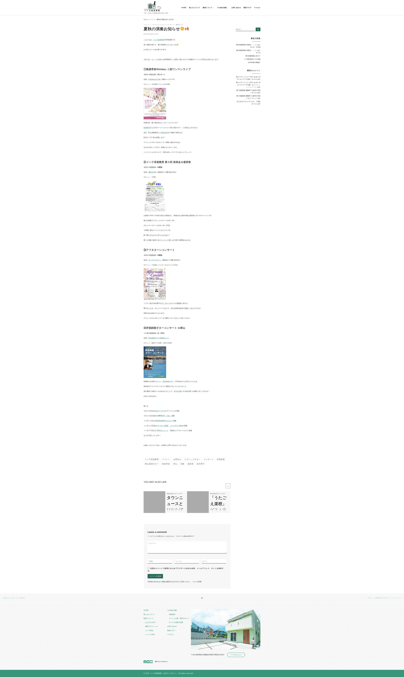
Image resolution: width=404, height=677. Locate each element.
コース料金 (149, 630)
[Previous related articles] (223, 486)
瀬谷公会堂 (152, 172)
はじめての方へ (150, 622)
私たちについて (149, 614)
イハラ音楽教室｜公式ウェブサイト (163, 673)
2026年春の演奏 (253, 62)
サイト (205, 561)
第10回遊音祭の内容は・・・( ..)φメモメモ (248, 51)
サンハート (164, 430)
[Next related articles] (228, 486)
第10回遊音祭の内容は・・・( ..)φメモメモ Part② (248, 46)
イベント (152, 19)
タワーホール (160, 426)
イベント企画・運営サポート (179, 618)
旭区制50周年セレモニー (164, 421)
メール (178, 561)
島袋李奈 (147, 127)
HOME (146, 610)
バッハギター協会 (176, 426)
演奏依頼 (172, 614)
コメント (152, 543)
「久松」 (168, 416)
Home (146, 19)
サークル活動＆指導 (176, 622)
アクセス (170, 634)
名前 (150, 561)
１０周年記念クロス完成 (252, 59)
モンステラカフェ (154, 260)
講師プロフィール (151, 626)
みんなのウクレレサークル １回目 (248, 101)
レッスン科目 (150, 634)
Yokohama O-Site (154, 79)
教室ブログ (171, 630)
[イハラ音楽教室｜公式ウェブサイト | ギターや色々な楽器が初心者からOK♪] (152, 6)
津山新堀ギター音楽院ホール (158, 338)
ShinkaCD (164, 132)
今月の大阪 (177, 391)
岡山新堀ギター (168, 381)
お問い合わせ (172, 626)
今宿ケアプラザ (159, 411)
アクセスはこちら (236, 655)
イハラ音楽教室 (158, 40)
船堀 (166, 426)
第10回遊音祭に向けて (252, 56)
